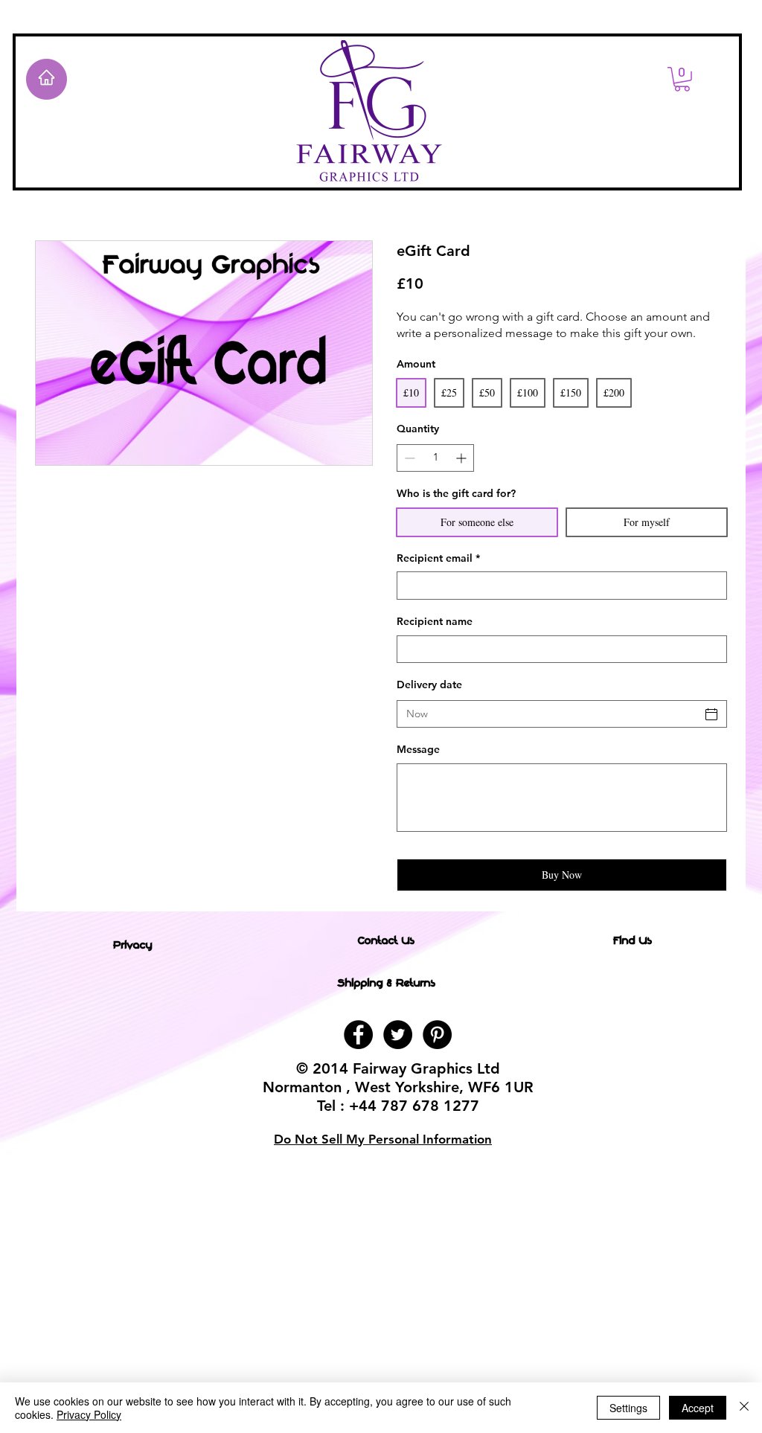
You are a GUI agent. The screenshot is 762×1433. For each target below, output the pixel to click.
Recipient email (438, 558)
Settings (628, 1407)
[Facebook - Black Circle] (358, 1034)
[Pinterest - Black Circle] (437, 1034)
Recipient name (435, 621)
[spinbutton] (435, 458)
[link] (682, 79)
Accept (698, 1407)
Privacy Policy (89, 1414)
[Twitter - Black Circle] (397, 1034)
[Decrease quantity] (408, 458)
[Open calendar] (711, 714)
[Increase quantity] (462, 458)
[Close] (744, 1407)
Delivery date (429, 684)
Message (418, 749)
